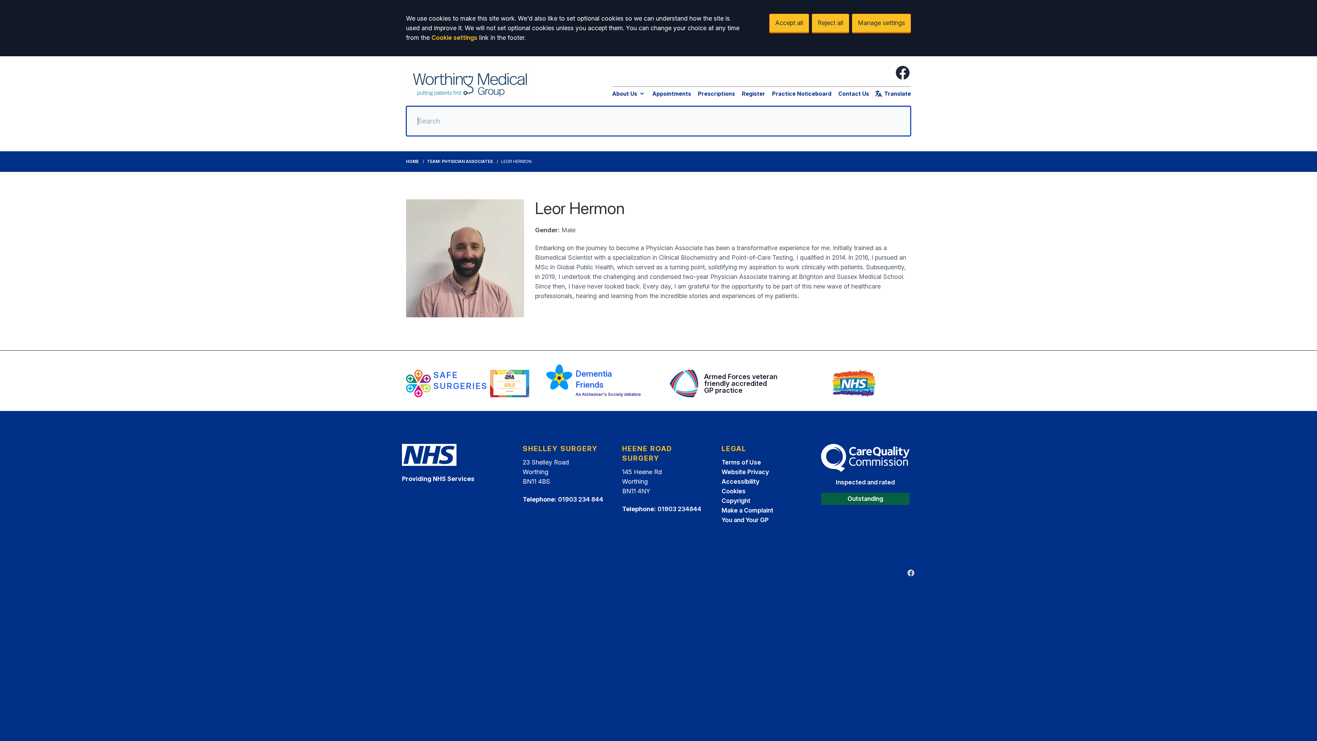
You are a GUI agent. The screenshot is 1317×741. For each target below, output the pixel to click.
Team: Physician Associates (460, 161)
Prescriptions (716, 93)
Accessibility (740, 481)
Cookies (734, 491)
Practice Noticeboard (801, 93)
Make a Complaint (747, 510)
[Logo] (470, 84)
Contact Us (853, 93)
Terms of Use (741, 462)
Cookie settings (454, 37)
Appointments (671, 93)
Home (412, 161)
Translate (897, 93)
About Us (624, 93)
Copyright (736, 500)
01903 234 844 (580, 499)
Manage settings (881, 22)
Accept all (789, 22)
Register (753, 93)
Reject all (830, 22)
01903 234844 (679, 509)
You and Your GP (745, 520)
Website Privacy (745, 471)
